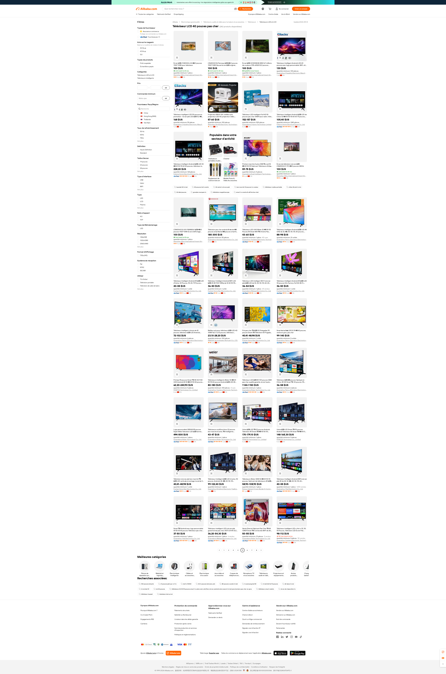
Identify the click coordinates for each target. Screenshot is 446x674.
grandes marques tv (199, 192)
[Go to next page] (261, 550)
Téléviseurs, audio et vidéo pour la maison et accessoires (223, 22)
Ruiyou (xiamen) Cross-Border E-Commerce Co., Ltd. (257, 489)
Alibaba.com (266, 653)
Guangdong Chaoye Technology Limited (256, 124)
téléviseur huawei (147, 594)
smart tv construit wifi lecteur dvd (247, 192)
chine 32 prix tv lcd (295, 187)
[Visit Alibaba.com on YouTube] (296, 636)
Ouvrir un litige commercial (252, 619)
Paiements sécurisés (182, 610)
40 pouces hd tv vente (201, 187)
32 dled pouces (181, 192)
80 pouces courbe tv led (230, 584)
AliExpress (190, 663)
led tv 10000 (187, 584)
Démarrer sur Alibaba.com (285, 615)
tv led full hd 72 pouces (270, 584)
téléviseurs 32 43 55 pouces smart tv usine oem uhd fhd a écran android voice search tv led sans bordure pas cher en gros (212, 589)
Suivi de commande (283, 619)
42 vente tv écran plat (222, 187)
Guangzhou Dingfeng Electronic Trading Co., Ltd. (223, 489)
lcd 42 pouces (160, 589)
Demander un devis (215, 617)
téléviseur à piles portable (273, 187)
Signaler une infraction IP (251, 628)
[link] (443, 652)
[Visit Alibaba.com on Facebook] (277, 636)
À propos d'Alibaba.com (150, 605)
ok (166, 88)
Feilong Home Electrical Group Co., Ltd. (291, 124)
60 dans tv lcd (289, 584)
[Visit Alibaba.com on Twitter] (286, 636)
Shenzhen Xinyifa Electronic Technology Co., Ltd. (223, 124)
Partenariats (280, 628)
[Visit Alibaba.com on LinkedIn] (282, 636)
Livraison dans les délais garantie (186, 619)
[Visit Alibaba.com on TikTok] (300, 636)
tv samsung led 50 (250, 584)
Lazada (223, 663)
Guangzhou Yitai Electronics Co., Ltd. (290, 489)
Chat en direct (247, 615)
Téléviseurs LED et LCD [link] (267, 22)
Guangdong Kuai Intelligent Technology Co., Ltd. (257, 174)
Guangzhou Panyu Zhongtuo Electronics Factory (292, 239)
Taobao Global (233, 663)
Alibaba (175, 22)
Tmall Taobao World (212, 663)
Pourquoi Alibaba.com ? (149, 610)
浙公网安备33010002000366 (261, 670)
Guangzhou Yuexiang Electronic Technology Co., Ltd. (257, 239)
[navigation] (153, 286)
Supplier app (214, 653)
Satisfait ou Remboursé (182, 615)
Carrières (144, 624)
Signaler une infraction (250, 632)
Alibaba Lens (151, 653)
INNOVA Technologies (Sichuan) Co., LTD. (223, 340)
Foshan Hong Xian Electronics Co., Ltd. (187, 291)
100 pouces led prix (147, 584)
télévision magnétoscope (221, 192)
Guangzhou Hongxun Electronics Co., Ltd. (223, 239)
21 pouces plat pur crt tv (168, 584)
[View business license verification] (244, 670)
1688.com (199, 663)
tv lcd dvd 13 (145, 589)
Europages (257, 663)
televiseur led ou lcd (165, 594)
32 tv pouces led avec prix (206, 584)
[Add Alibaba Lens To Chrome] (173, 653)
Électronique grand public (190, 22)
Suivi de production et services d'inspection (185, 629)
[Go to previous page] (219, 550)
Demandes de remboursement (253, 624)
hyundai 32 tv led (181, 187)
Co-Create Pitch (146, 615)
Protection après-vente (182, 624)
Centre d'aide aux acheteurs (252, 610)
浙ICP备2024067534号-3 (282, 670)
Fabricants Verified (215, 613)
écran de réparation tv (288, 589)
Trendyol (248, 663)
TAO (241, 663)
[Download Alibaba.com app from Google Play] (297, 653)
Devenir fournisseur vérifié (285, 624)
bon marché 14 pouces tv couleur (247, 187)
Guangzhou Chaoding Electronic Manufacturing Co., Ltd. (292, 73)
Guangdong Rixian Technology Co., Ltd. (256, 390)
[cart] (270, 9)
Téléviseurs (252, 22)
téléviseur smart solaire (266, 589)
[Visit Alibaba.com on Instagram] (291, 636)
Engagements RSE (147, 619)
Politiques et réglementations (185, 635)
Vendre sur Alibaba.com (284, 610)
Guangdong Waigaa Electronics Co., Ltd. (256, 291)
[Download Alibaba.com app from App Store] (280, 653)
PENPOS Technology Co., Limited (186, 390)
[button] (235, 8)
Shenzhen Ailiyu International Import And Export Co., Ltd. (189, 75)
